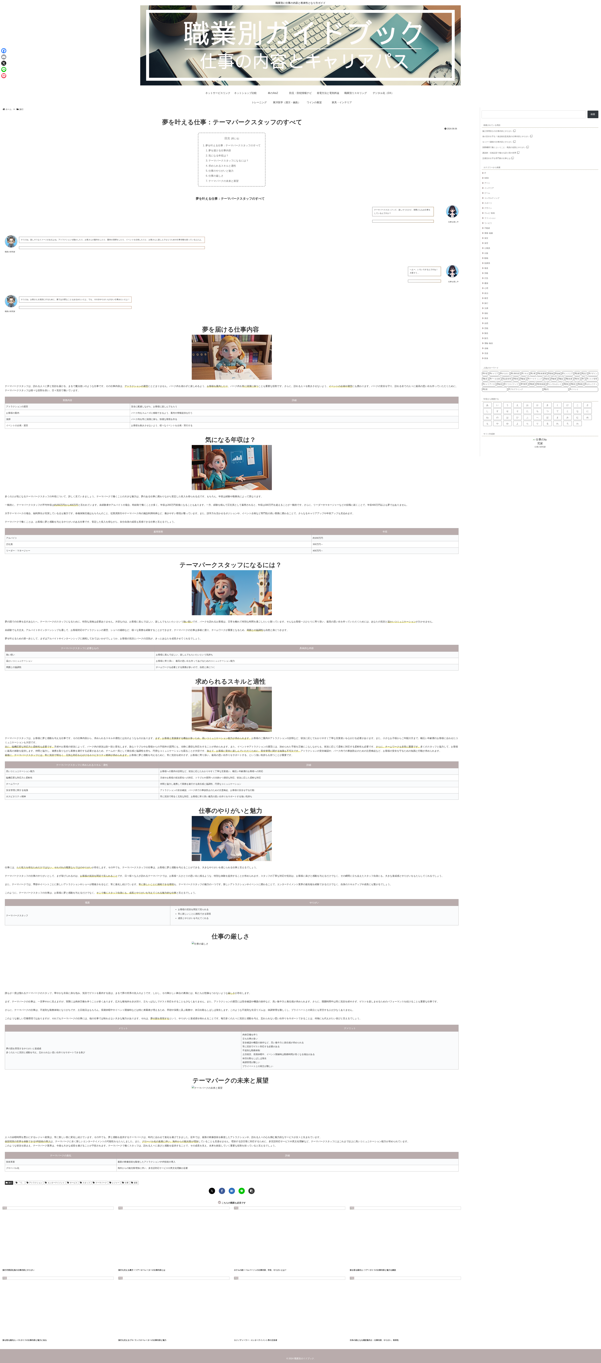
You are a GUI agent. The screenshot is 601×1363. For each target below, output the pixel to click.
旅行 (10, 1183)
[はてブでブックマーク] (232, 1191)
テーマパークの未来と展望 (223, 180)
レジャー (115, 1183)
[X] (4, 63)
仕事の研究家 (540, 447)
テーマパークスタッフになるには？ (228, 160)
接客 (136, 1183)
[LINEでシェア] (242, 1191)
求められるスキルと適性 (222, 165)
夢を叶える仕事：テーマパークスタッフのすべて (233, 145)
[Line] (4, 69)
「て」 (21, 1183)
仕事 (126, 1183)
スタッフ (86, 1183)
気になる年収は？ (218, 155)
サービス (73, 1183)
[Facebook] (4, 51)
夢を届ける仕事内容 (219, 150)
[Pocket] (4, 76)
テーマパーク (101, 1183)
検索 (593, 114)
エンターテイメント (56, 1183)
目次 (227, 138)
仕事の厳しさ (215, 175)
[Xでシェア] (212, 1191)
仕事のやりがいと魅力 (221, 170)
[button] (251, 1191)
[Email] (4, 57)
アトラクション (35, 1183)
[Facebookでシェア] (222, 1191)
